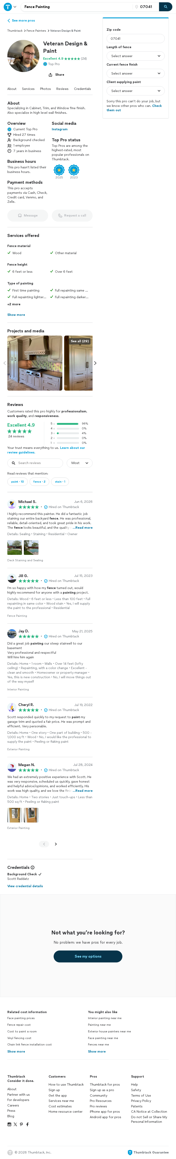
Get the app (58, 1096)
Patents (137, 1106)
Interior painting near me (104, 1018)
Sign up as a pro (102, 1090)
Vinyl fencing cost (19, 1038)
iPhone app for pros (105, 1112)
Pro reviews (98, 1106)
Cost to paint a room (22, 1031)
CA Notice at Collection (149, 1112)
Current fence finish (122, 65)
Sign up (54, 1090)
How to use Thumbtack (66, 1085)
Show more (16, 1051)
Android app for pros (105, 1117)
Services (28, 89)
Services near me (61, 1101)
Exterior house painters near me (109, 1031)
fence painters (36, 30)
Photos (45, 89)
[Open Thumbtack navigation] (10, 7)
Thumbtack (14, 30)
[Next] (56, 844)
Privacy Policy (141, 1101)
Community (98, 1096)
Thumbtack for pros (105, 1085)
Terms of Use (141, 1096)
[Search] (165, 6)
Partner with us (18, 1095)
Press (11, 1111)
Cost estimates (60, 1106)
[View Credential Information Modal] (32, 867)
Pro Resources (101, 1101)
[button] (23, 56)
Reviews (62, 89)
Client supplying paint (124, 82)
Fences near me (98, 1044)
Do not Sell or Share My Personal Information (149, 1119)
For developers (18, 1100)
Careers (13, 1105)
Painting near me (99, 1024)
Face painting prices (21, 1018)
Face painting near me (103, 1038)
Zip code (114, 30)
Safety (136, 1090)
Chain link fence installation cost (29, 1044)
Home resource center (65, 1112)
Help (134, 1085)
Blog (10, 1116)
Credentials (82, 89)
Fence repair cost (19, 1024)
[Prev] (44, 844)
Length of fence (119, 47)
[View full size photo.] (34, 363)
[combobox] (77, 7)
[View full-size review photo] (14, 547)
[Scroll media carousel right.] (95, 363)
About (11, 89)
